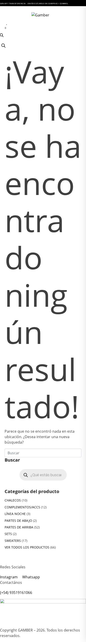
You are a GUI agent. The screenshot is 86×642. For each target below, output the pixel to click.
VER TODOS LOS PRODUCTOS (27, 547)
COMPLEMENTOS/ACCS (22, 507)
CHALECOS (13, 500)
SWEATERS (13, 540)
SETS (8, 534)
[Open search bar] (3, 45)
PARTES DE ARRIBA (19, 527)
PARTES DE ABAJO (18, 520)
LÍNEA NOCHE (15, 514)
